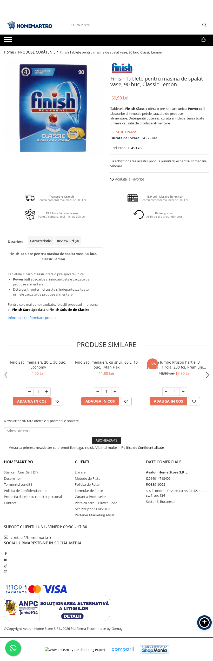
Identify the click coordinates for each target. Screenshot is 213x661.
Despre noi (12, 478)
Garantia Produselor (90, 496)
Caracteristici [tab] (41, 240)
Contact (10, 502)
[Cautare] (204, 25)
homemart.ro (18, 461)
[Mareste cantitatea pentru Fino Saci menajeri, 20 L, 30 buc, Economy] (47, 392)
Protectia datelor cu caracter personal (33, 496)
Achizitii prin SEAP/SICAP (93, 508)
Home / (10, 52)
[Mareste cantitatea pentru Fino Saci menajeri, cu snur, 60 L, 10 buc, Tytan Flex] (115, 392)
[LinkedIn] (5, 559)
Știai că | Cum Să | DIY (21, 472)
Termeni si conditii (18, 484)
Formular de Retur (89, 490)
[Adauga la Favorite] (57, 401)
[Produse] (8, 41)
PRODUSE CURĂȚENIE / (38, 52)
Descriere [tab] (15, 241)
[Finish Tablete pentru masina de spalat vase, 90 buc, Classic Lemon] (53, 108)
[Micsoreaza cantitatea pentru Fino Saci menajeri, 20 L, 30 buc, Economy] (30, 392)
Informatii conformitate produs (32, 317)
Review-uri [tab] (68, 240)
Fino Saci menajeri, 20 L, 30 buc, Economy (38, 365)
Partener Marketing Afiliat (95, 515)
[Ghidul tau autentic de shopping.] (122, 649)
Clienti (82, 461)
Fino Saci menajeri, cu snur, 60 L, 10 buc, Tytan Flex (106, 365)
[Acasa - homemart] (30, 25)
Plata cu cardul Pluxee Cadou (97, 502)
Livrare (80, 472)
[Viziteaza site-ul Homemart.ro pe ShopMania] (154, 649)
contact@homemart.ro (30, 537)
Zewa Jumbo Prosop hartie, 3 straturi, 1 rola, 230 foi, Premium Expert (175, 365)
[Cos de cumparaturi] (203, 40)
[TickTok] (5, 565)
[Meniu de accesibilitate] (204, 622)
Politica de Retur (87, 484)
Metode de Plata (87, 478)
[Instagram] (5, 571)
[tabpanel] (53, 108)
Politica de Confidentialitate (142, 447)
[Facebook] (5, 553)
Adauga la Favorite (129, 179)
